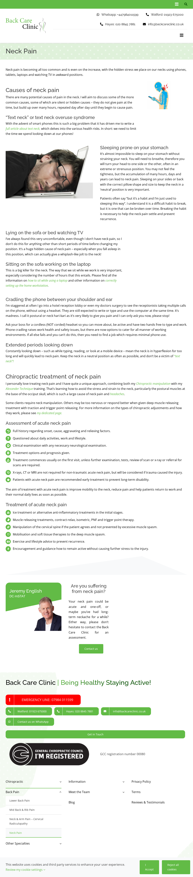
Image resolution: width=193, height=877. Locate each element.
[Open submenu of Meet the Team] (122, 792)
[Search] (184, 4)
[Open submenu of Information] (122, 782)
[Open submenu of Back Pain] (59, 792)
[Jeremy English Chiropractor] (43, 597)
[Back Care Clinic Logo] (26, 19)
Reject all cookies (173, 867)
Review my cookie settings (24, 870)
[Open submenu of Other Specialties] (59, 843)
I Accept (149, 867)
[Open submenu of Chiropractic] (59, 782)
